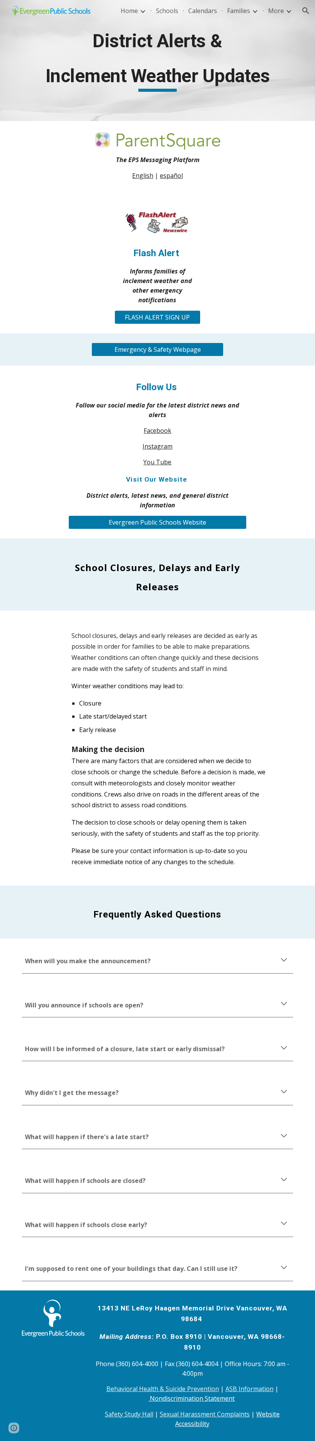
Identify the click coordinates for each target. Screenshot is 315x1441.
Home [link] (129, 11)
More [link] (276, 11)
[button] (306, 11)
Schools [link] (167, 11)
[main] (157, 60)
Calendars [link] (202, 11)
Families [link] (238, 11)
